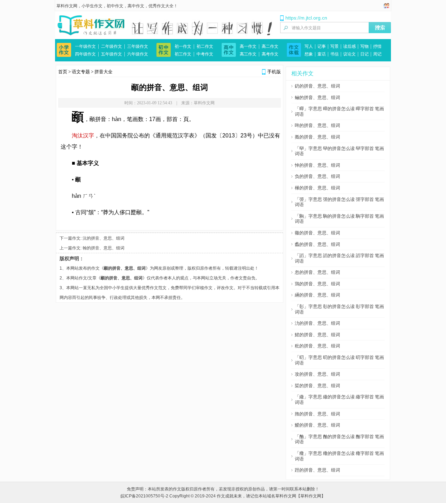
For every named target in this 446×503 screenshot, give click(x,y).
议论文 (349, 54)
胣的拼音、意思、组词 (317, 413)
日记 (364, 54)
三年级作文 (137, 46)
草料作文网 (66, 5)
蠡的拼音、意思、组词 (317, 244)
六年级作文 (137, 54)
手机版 (274, 71)
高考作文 (270, 54)
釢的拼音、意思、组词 (317, 86)
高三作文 (248, 54)
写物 (364, 46)
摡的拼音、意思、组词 (317, 137)
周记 (377, 54)
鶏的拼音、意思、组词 (317, 283)
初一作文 (183, 46)
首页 (62, 71)
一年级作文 (85, 46)
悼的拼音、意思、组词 (317, 165)
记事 (321, 46)
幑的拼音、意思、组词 (317, 232)
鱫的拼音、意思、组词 (317, 425)
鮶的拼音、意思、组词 (317, 334)
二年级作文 (111, 46)
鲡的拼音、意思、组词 (317, 97)
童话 (321, 54)
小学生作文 (92, 5)
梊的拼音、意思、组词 (317, 385)
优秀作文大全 (161, 5)
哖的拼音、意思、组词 (317, 125)
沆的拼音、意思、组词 (103, 238)
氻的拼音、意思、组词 (317, 323)
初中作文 (115, 5)
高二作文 (270, 46)
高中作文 (136, 5)
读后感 (349, 46)
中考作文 (205, 54)
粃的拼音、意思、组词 (317, 345)
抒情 (377, 46)
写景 (334, 46)
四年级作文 (85, 54)
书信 (334, 54)
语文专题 (81, 71)
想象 (309, 54)
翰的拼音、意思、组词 (103, 248)
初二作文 (205, 46)
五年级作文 (111, 54)
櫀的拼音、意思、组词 (317, 187)
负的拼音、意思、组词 (317, 176)
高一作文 (248, 46)
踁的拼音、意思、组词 (317, 470)
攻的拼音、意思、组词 (317, 374)
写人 (309, 46)
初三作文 (183, 54)
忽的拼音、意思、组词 (317, 272)
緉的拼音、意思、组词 (317, 295)
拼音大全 (103, 71)
